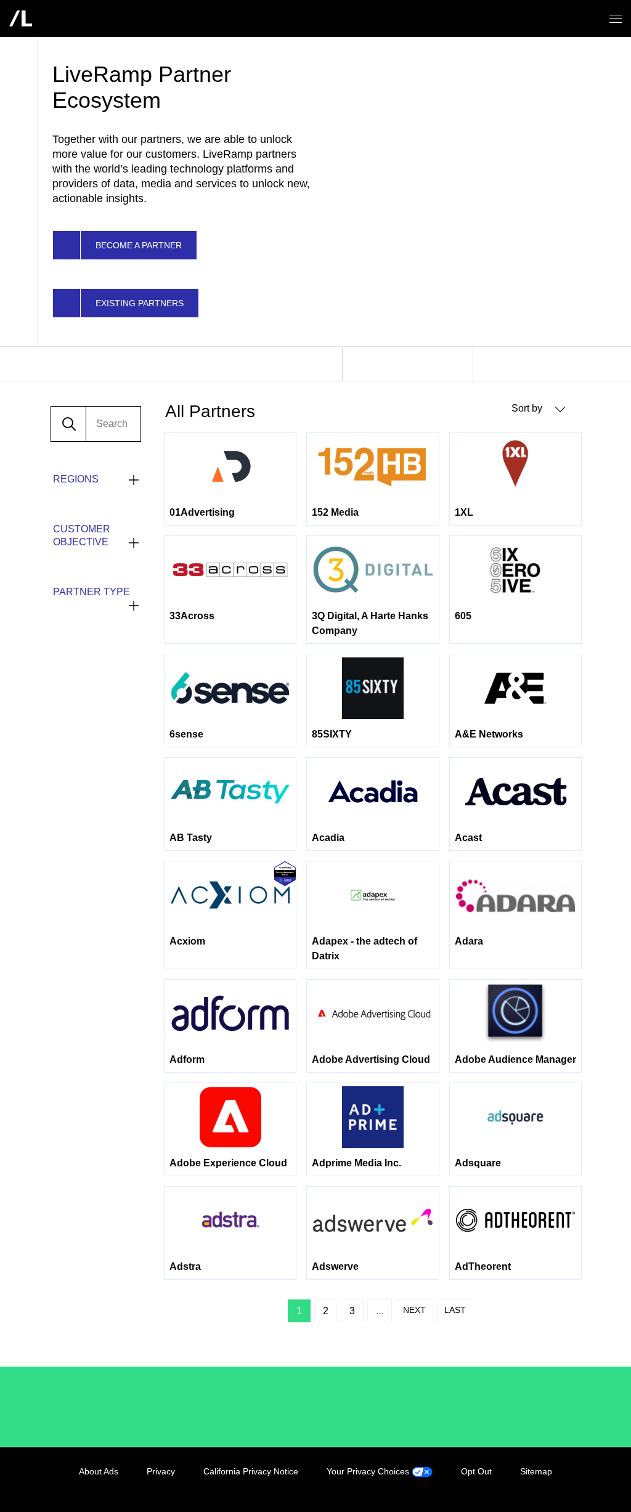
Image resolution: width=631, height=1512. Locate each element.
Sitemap (536, 1471)
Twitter (545, 1485)
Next (414, 1310)
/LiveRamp (93, 1406)
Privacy (161, 1471)
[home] (20, 18)
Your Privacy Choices (369, 1471)
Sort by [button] (528, 408)
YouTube (571, 1485)
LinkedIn (495, 1485)
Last (455, 1310)
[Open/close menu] (615, 19)
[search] (113, 424)
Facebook (520, 1485)
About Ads (98, 1471)
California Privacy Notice (250, 1471)
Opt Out (476, 1471)
